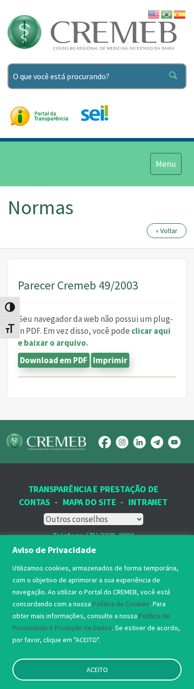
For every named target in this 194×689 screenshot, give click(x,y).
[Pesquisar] (175, 76)
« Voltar (167, 230)
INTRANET (147, 502)
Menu (165, 163)
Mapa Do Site (89, 502)
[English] (154, 13)
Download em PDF (54, 360)
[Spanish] (180, 13)
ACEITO (97, 669)
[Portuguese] (167, 13)
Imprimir (110, 360)
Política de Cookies (121, 603)
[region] (97, 612)
